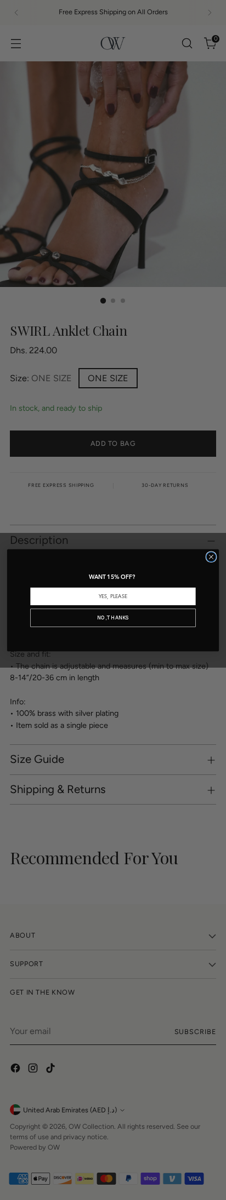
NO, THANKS (112, 618)
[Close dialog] (211, 556)
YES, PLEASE (113, 596)
